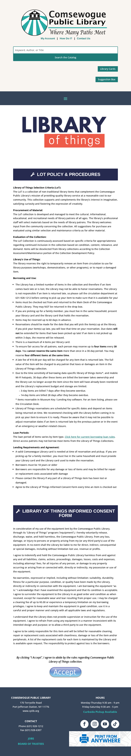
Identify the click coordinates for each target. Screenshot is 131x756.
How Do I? (66, 38)
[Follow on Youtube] (105, 724)
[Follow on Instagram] (95, 724)
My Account (48, 38)
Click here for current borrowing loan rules (90, 436)
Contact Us (83, 38)
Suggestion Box (106, 79)
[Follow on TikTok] (115, 724)
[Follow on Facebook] (84, 724)
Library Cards (107, 68)
